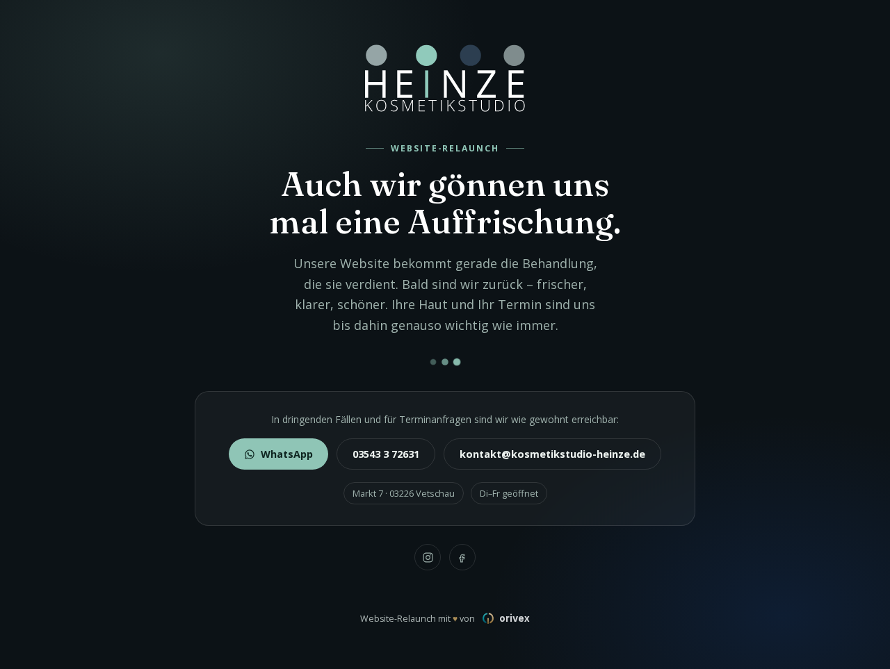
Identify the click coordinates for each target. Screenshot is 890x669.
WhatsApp (287, 454)
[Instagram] (427, 557)
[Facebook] (462, 557)
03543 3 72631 (386, 454)
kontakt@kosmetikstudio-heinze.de (552, 454)
